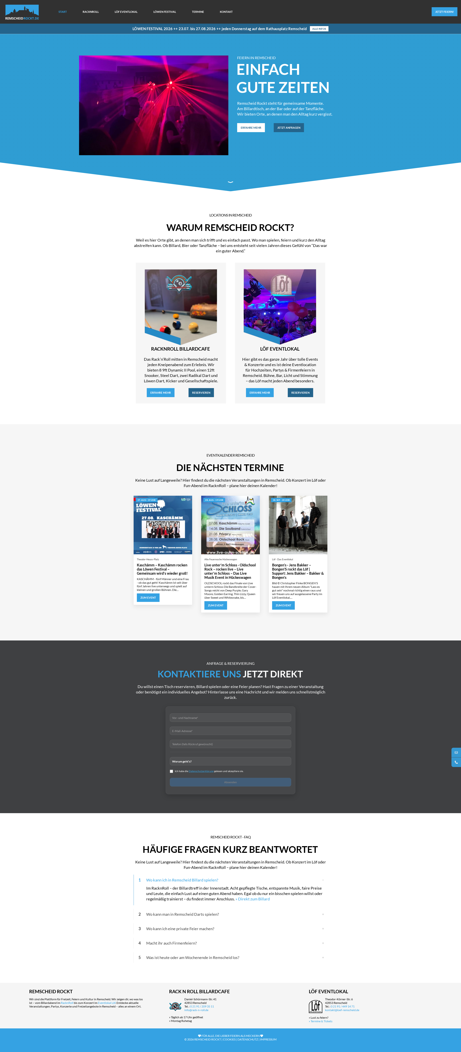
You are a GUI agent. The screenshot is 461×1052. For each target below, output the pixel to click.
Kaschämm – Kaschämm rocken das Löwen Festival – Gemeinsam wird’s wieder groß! (162, 569)
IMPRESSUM (268, 1039)
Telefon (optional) (230, 743)
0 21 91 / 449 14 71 (343, 1006)
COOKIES (229, 1039)
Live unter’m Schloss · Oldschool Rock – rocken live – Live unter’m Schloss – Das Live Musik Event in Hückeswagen (230, 571)
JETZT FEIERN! (444, 11)
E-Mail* (230, 730)
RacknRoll (67, 1002)
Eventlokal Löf (106, 1002)
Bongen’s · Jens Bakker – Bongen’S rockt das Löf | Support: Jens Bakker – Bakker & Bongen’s (298, 571)
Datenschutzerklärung (201, 771)
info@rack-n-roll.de (196, 1010)
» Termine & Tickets (320, 1021)
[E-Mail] (456, 752)
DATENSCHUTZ (248, 1039)
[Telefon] (456, 762)
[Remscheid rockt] (22, 11)
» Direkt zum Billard (253, 898)
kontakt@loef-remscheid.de (342, 1010)
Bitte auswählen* (230, 760)
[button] (230, 890)
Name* (230, 717)
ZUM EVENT (148, 597)
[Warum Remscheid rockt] (230, 182)
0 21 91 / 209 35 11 (202, 1006)
